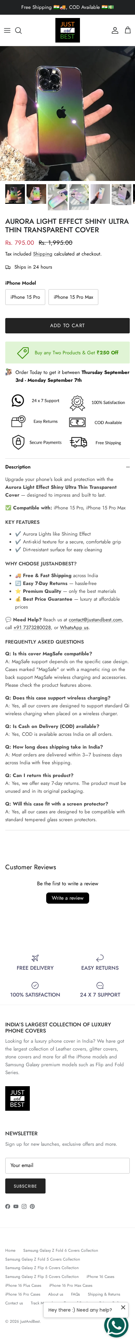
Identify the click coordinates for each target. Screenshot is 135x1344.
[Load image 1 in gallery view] (67, 113)
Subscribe (25, 1186)
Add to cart (67, 325)
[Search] (21, 30)
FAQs (75, 1294)
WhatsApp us (74, 627)
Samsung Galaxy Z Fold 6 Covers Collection (60, 1250)
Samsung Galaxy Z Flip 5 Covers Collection (42, 1277)
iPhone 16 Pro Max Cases (70, 1285)
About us (55, 1294)
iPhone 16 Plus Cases (23, 1285)
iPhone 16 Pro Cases (22, 1294)
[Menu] (7, 30)
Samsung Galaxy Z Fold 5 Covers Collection (42, 1259)
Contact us (14, 1303)
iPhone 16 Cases (100, 1277)
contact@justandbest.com (95, 619)
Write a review (68, 898)
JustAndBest (30, 1321)
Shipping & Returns (104, 1294)
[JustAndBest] (67, 30)
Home (10, 1250)
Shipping (42, 253)
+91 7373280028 (32, 627)
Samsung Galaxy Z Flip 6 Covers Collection (42, 1268)
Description (17, 466)
